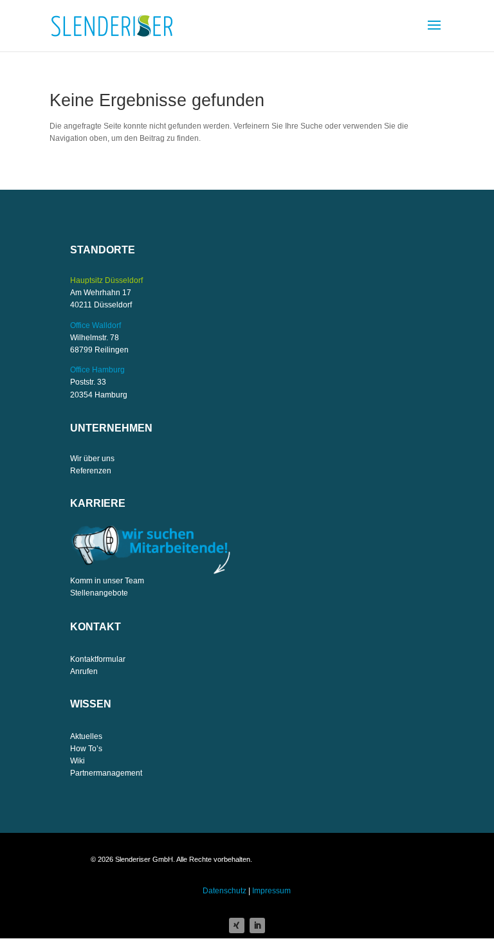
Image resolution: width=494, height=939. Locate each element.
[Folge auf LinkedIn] (257, 925)
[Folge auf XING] (236, 925)
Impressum (271, 890)
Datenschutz (224, 890)
